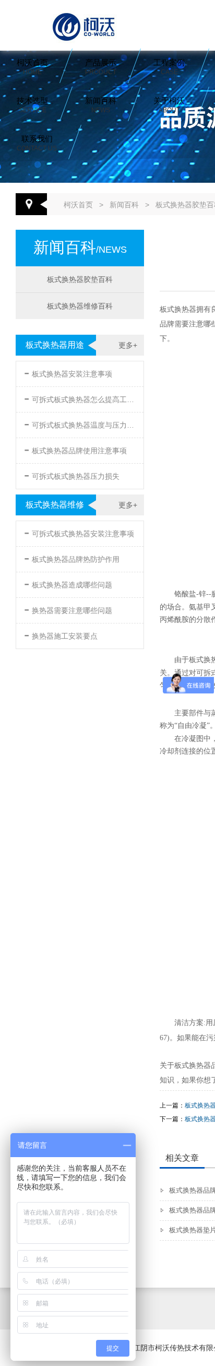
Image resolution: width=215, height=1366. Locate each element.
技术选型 (32, 105)
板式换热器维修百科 (80, 306)
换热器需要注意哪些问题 (68, 608)
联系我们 (37, 143)
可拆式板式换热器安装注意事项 (79, 532)
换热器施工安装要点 (61, 634)
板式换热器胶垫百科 (80, 279)
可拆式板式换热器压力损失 (72, 474)
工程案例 (169, 67)
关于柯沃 (169, 105)
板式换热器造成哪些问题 (68, 583)
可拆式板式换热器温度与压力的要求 (81, 423)
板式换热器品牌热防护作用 (72, 557)
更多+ (127, 345)
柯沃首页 (32, 67)
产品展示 (100, 67)
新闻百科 (100, 105)
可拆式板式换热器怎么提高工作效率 (81, 397)
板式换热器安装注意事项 (68, 372)
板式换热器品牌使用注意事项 (75, 449)
